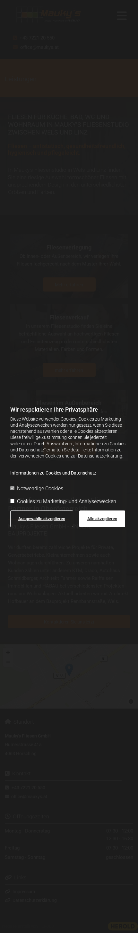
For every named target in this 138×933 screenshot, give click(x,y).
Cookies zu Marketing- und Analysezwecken (66, 501)
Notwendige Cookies (40, 488)
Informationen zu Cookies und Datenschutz (53, 472)
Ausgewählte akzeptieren (41, 518)
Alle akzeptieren (102, 518)
